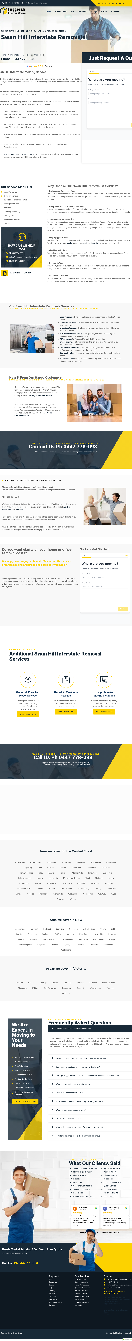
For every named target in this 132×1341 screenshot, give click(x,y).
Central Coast (61, 12)
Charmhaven (95, 862)
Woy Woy (102, 894)
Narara (111, 878)
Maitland (33, 939)
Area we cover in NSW (66, 920)
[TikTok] (129, 2)
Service (104, 12)
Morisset (99, 878)
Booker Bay (66, 862)
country (85, 243)
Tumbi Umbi (111, 889)
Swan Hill (80, 988)
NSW (72, 12)
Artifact (107, 1314)
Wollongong (66, 950)
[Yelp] (101, 2)
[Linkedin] (108, 2)
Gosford (63, 868)
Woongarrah (88, 894)
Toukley (97, 889)
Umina (18, 894)
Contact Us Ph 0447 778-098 (63, 447)
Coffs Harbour (89, 929)
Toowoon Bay (83, 889)
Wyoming (60, 899)
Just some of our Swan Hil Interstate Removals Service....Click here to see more (53, 309)
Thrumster (94, 945)
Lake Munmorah (25, 878)
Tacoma (40, 889)
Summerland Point (23, 889)
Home (49, 12)
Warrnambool (95, 988)
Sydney (67, 945)
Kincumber (92, 873)
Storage (94, 12)
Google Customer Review (41, 395)
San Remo (95, 883)
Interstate (82, 12)
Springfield (109, 883)
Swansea (54, 945)
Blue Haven (51, 862)
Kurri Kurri (83, 934)
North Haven (98, 939)
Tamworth (79, 945)
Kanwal (51, 873)
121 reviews (115, 1232)
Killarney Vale (77, 873)
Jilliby (40, 873)
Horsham (93, 983)
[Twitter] (122, 2)
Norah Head (24, 883)
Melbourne (6, 510)
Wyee (113, 894)
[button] (129, 1216)
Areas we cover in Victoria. (66, 968)
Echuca (55, 983)
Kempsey (70, 934)
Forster (19, 934)
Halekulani (106, 868)
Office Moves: (66, 339)
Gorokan (50, 868)
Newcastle (83, 939)
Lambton (112, 934)
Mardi (87, 878)
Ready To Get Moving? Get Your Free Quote (32, 1249)
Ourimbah (81, 883)
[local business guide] (98, 2)
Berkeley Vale (35, 862)
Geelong (67, 983)
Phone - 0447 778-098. (18, 59)
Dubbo (113, 929)
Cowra (103, 929)
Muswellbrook (67, 939)
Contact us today (11, 154)
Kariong (63, 873)
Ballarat (19, 983)
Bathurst (47, 929)
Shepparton (66, 988)
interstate (95, 243)
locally (69, 243)
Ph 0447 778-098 (27, 154)
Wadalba (30, 894)
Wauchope (108, 945)
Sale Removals (50, 988)
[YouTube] (119, 2)
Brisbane (67, 507)
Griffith (58, 934)
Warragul (110, 988)
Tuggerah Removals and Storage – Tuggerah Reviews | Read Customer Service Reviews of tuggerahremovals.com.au (117, 1301)
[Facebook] (115, 2)
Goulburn (46, 934)
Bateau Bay (20, 862)
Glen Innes (32, 934)
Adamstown (20, 929)
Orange (112, 939)
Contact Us (115, 12)
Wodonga (66, 993)
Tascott (52, 889)
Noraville (37, 883)
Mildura (35, 988)
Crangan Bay (27, 868)
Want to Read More (28, 714)
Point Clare (67, 883)
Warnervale (58, 894)
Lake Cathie (98, 934)
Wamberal (43, 894)
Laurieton (21, 939)
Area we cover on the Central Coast (66, 851)
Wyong (73, 899)
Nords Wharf (52, 883)
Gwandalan (91, 868)
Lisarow (40, 878)
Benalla (31, 983)
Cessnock (73, 929)
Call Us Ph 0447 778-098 (63, 757)
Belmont (34, 929)
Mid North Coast (49, 939)
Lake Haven (107, 873)
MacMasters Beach (71, 878)
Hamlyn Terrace (26, 873)
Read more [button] (77, 1225)
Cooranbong (111, 862)
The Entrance (66, 889)
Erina (40, 868)
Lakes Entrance (108, 983)
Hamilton (80, 983)
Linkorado (107, 1310)
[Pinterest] (105, 2)
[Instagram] (112, 2)
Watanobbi (72, 894)
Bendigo (43, 983)
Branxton (60, 929)
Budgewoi (81, 862)
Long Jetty (53, 878)
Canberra (19, 510)
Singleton (41, 945)
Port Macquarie (25, 945)
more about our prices (25, 1101)
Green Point (76, 868)
